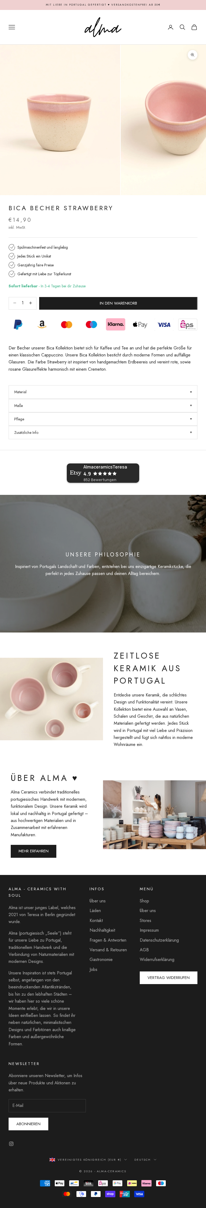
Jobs (93, 969)
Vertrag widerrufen (169, 978)
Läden (95, 910)
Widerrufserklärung (157, 959)
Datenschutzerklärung (159, 940)
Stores (145, 920)
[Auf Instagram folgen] (11, 1143)
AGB (144, 950)
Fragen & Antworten (108, 940)
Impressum (149, 930)
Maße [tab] (18, 405)
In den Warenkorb (118, 303)
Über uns (98, 901)
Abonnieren (28, 1124)
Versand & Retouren (108, 950)
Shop (144, 901)
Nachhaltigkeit (102, 930)
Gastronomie (101, 959)
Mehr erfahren (34, 851)
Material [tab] (20, 392)
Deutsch (142, 1159)
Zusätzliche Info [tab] (26, 432)
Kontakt (96, 920)
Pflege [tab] (19, 419)
